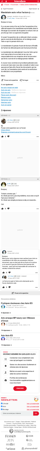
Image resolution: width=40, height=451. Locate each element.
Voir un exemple (33, 404)
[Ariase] (10, 448)
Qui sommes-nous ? (9, 421)
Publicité (33, 421)
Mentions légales (8, 427)
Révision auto (6, 97)
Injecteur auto (6, 102)
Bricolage (5, 409)
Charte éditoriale (25, 421)
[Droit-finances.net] (29, 440)
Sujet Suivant (33, 9)
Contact (9, 423)
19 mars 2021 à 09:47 (13, 185)
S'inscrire (20, 388)
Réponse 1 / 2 (5, 115)
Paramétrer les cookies (23, 425)
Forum (7, 4)
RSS (24, 423)
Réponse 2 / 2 (5, 179)
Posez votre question (11, 80)
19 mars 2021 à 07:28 (13, 122)
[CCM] (29, 436)
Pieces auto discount (8, 95)
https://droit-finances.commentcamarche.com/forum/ (16, 131)
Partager (25, 80)
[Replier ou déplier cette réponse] (38, 115)
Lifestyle (5, 404)
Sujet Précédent (8, 9)
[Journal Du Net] (10, 440)
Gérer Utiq (33, 425)
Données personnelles (10, 425)
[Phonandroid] (29, 448)
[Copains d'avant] (10, 444)
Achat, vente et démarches (28, 4)
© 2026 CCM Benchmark (29, 427)
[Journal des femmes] (10, 436)
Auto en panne (6, 105)
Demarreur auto (6, 100)
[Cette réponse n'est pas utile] (8, 137)
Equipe (18, 421)
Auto (4, 406)
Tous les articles (16, 423)
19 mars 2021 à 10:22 (13, 253)
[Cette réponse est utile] (2, 137)
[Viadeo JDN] (29, 444)
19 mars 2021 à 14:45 (21, 18)
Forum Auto (14, 4)
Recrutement (29, 423)
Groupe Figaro (18, 427)
